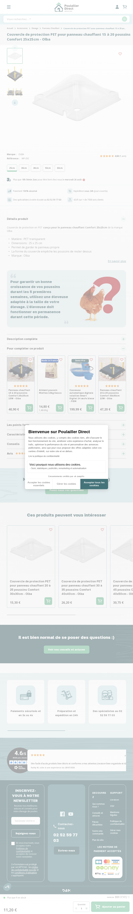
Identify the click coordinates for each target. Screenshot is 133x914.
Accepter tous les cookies (94, 484)
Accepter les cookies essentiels (39, 484)
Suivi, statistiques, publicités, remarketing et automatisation (58, 468)
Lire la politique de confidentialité (44, 456)
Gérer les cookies (66, 483)
